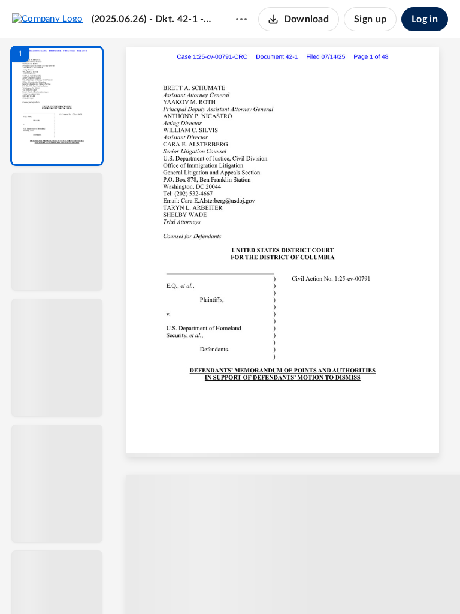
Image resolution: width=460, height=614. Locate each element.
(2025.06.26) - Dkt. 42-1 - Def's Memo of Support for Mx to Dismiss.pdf (152, 19)
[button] (57, 105)
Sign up (370, 19)
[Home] (47, 19)
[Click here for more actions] (241, 19)
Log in (424, 19)
